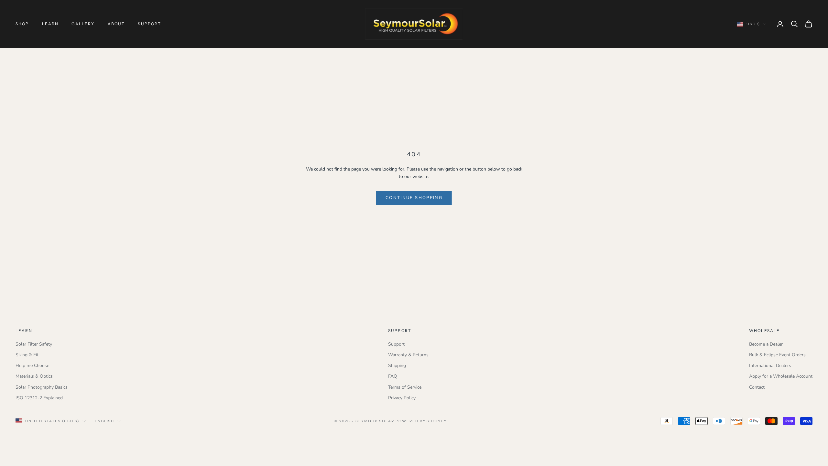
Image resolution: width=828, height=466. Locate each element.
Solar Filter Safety (34, 344)
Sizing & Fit (27, 355)
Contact (757, 387)
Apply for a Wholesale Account (780, 376)
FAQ (392, 376)
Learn (50, 23)
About (116, 23)
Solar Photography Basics (42, 387)
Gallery (82, 23)
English (104, 421)
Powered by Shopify (421, 421)
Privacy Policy (402, 398)
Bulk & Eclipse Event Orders (777, 355)
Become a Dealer (766, 344)
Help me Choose (32, 365)
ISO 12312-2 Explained (39, 398)
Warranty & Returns (408, 355)
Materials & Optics (34, 376)
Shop (22, 23)
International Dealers (770, 365)
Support (149, 23)
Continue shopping (414, 198)
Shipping (397, 365)
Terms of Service (404, 387)
